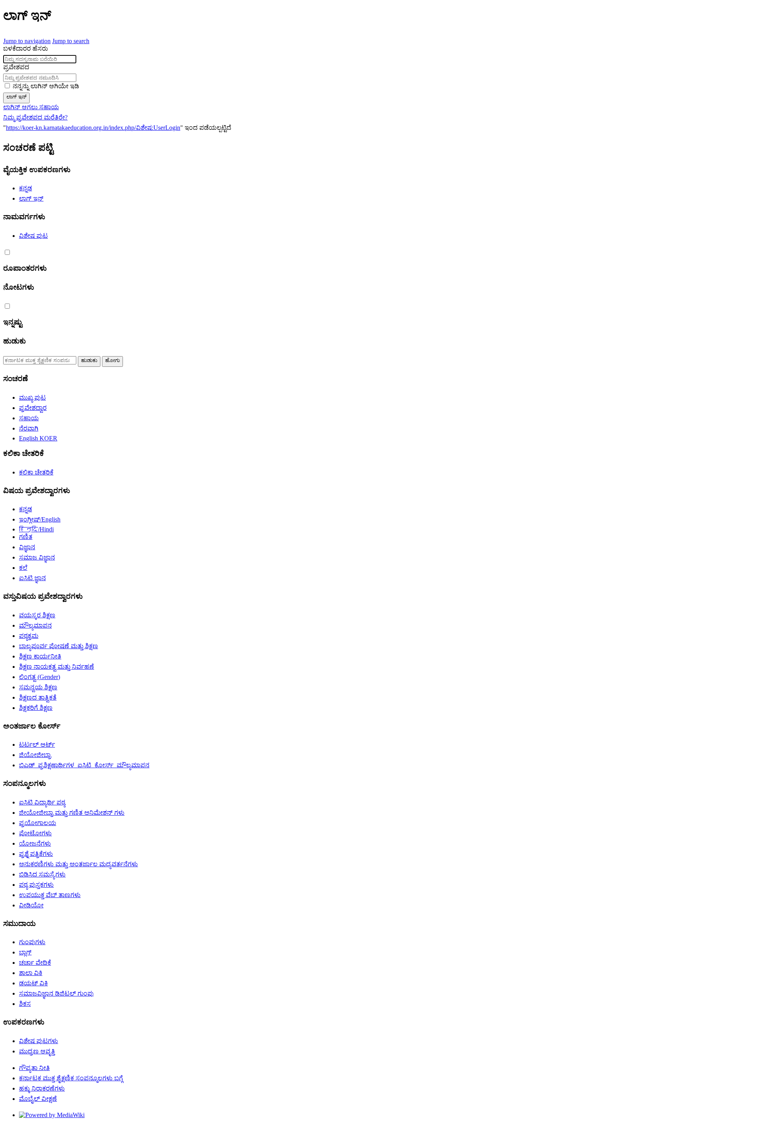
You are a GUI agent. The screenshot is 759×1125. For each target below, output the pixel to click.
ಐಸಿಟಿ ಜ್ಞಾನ (32, 578)
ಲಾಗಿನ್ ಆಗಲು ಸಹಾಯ (31, 107)
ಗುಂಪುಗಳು (32, 942)
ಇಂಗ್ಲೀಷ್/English (39, 519)
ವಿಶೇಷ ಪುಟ (33, 235)
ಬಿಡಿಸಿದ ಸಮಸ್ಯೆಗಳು (42, 874)
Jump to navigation (27, 41)
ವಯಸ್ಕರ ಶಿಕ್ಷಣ (37, 615)
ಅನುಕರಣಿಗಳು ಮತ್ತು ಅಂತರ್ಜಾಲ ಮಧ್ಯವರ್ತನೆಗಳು (78, 864)
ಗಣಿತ (25, 536)
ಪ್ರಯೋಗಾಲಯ (37, 823)
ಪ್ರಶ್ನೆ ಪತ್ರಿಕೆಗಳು (36, 853)
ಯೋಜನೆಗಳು (35, 843)
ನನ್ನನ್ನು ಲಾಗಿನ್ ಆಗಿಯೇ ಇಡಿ (46, 86)
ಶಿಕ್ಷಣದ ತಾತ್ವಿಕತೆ (38, 697)
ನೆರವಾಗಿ (28, 428)
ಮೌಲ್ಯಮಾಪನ (35, 625)
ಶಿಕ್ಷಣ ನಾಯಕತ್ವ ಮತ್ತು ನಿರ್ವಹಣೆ (56, 666)
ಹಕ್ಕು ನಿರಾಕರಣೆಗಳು (42, 1088)
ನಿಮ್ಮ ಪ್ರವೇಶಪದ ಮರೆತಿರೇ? (35, 117)
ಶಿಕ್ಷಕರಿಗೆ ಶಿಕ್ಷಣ (36, 707)
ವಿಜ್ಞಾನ (27, 547)
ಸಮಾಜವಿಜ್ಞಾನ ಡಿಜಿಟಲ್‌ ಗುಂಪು (56, 993)
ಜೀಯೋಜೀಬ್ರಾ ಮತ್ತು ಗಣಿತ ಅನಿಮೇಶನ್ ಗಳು (72, 812)
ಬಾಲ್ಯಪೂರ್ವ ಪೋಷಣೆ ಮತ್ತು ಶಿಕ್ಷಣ (58, 646)
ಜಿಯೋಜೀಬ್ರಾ (35, 754)
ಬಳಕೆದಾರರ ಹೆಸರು (25, 48)
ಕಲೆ (23, 567)
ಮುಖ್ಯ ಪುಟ (32, 397)
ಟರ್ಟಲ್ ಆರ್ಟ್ (37, 744)
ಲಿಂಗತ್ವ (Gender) (39, 676)
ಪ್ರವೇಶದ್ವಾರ (33, 407)
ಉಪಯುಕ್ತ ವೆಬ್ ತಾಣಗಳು (50, 895)
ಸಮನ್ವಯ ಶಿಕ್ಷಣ (38, 687)
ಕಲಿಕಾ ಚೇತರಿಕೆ (36, 472)
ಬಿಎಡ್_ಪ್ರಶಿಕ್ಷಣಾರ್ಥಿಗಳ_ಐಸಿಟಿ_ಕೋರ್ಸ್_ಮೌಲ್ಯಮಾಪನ (84, 765)
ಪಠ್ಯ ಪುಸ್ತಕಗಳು (36, 884)
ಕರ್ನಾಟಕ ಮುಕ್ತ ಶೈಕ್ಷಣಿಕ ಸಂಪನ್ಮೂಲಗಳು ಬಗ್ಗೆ (71, 1078)
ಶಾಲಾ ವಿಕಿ (30, 972)
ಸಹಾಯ (29, 418)
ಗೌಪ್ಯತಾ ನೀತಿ (34, 1067)
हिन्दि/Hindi (36, 529)
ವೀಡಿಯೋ (31, 905)
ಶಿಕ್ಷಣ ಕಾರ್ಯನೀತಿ (40, 656)
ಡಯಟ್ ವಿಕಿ (33, 983)
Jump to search (70, 41)
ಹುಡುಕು (14, 341)
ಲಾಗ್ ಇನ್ (16, 97)
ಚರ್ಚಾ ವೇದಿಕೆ (35, 962)
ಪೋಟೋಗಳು (35, 833)
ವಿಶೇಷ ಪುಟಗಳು (38, 1041)
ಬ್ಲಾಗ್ (25, 952)
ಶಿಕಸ (25, 1003)
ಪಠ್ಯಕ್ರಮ (28, 635)
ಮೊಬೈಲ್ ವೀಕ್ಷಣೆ (38, 1098)
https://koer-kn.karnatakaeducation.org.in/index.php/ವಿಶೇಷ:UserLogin (93, 127)
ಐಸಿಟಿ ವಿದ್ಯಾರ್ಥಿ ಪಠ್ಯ (42, 802)
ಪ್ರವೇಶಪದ (16, 67)
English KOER (38, 438)
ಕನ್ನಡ (25, 188)
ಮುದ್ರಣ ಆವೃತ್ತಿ (37, 1051)
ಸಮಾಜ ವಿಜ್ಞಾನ (37, 557)
